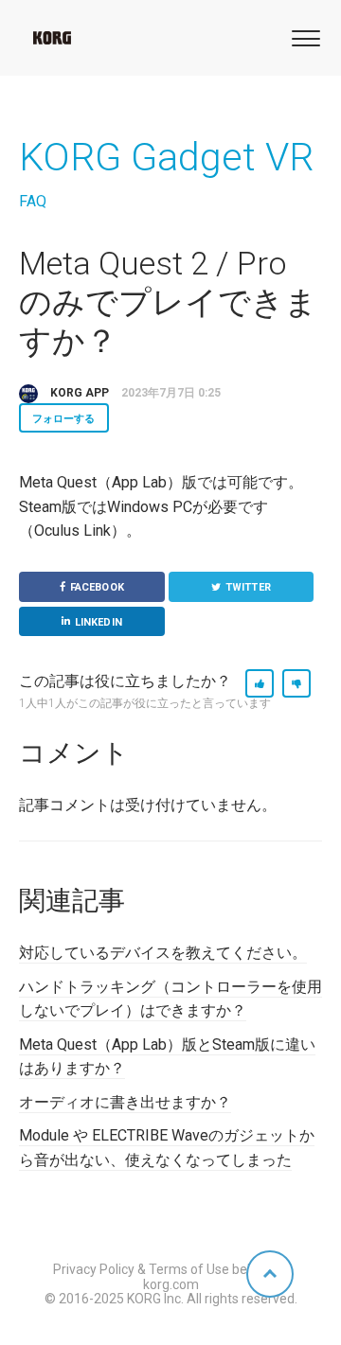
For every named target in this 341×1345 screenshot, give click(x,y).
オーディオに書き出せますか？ (125, 1102)
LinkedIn (98, 622)
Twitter (248, 587)
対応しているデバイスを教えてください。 (163, 953)
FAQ (32, 201)
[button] (303, 36)
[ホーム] (52, 38)
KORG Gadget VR (166, 157)
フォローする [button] (64, 419)
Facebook (97, 587)
